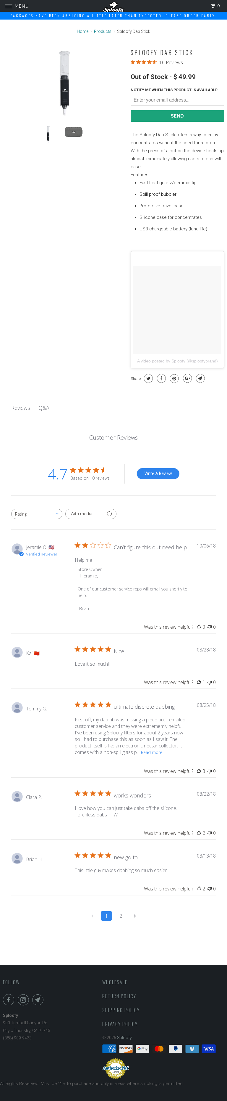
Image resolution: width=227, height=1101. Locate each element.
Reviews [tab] (20, 407)
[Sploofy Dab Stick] (64, 83)
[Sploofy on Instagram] (24, 999)
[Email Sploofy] (39, 999)
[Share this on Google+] (186, 378)
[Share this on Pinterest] (173, 378)
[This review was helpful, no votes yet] (199, 627)
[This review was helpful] (199, 771)
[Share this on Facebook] (160, 378)
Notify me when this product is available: (174, 90)
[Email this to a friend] (199, 378)
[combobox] (36, 514)
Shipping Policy (121, 1010)
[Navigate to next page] (134, 916)
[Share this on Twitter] (147, 378)
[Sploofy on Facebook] (10, 999)
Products (102, 31)
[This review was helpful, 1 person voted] (199, 682)
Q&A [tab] (43, 407)
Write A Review (158, 473)
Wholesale (114, 982)
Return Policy (119, 996)
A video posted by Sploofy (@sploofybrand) (177, 361)
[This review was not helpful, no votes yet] (209, 627)
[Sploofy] (113, 6)
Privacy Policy (120, 1024)
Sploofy (124, 1037)
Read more (151, 752)
